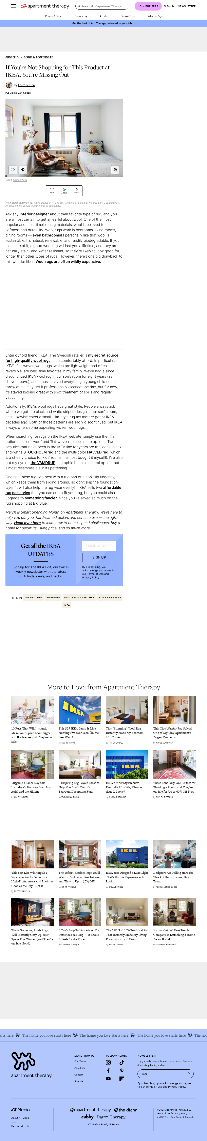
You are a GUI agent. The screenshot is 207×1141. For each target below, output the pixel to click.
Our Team (80, 1061)
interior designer (34, 214)
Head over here (27, 523)
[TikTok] (121, 1062)
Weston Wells (20, 179)
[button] (115, 170)
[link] (32, 735)
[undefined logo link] (45, 6)
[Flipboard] (121, 1078)
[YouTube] (108, 1078)
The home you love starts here (37, 1035)
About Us (79, 1068)
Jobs (13, 1122)
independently (18, 202)
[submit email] (188, 1073)
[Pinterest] (121, 1070)
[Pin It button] (23, 170)
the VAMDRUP (43, 463)
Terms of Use (95, 573)
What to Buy (155, 16)
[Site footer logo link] (40, 1064)
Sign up (99, 557)
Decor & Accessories (38, 57)
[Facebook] (108, 1070)
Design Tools (128, 16)
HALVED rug (97, 452)
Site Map (79, 1081)
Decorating (81, 16)
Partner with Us (20, 1126)
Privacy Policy (90, 577)
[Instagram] (108, 1062)
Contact (78, 1074)
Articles (104, 16)
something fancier (41, 498)
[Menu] (13, 6)
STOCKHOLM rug (38, 452)
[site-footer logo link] (20, 1110)
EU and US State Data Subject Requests (175, 1115)
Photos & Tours (53, 16)
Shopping (12, 57)
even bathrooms (46, 235)
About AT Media (20, 1118)
